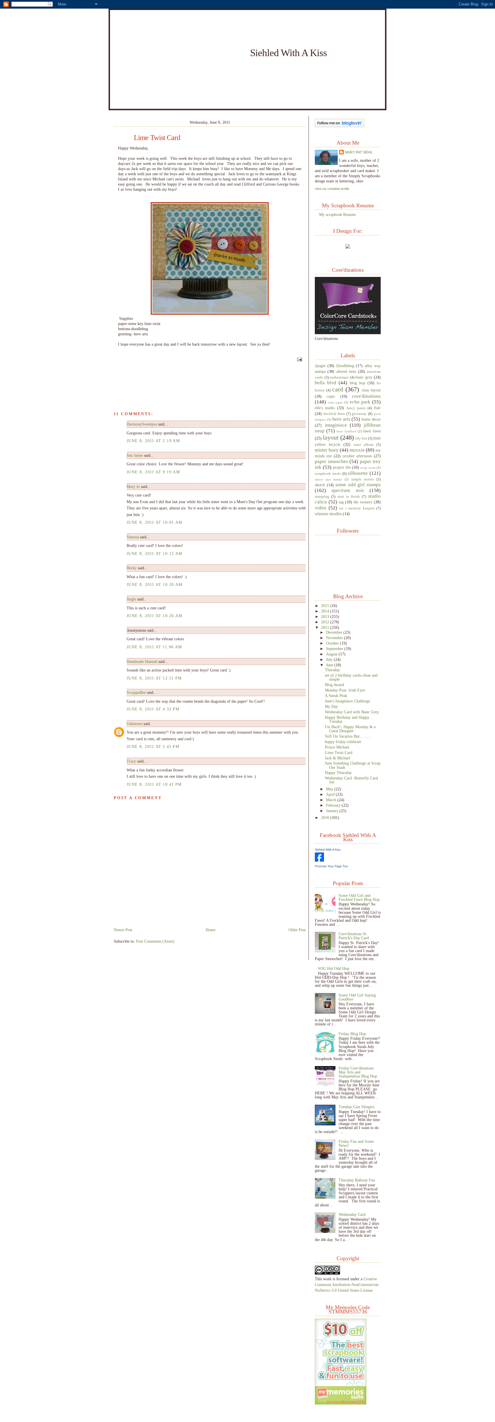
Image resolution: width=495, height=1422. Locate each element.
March (331, 799)
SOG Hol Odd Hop (333, 968)
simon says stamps (328, 479)
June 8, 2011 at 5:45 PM (153, 746)
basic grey (363, 377)
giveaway (359, 414)
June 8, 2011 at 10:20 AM (154, 584)
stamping (322, 497)
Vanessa (133, 537)
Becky (132, 568)
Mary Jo (134, 486)
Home (210, 929)
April (331, 794)
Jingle (131, 599)
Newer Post (123, 929)
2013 (325, 616)
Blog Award (334, 684)
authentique (339, 377)
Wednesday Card (352, 1214)
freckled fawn (334, 414)
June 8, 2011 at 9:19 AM (153, 472)
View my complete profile (332, 188)
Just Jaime (135, 455)
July (330, 659)
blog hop (357, 383)
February (334, 805)
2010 (325, 817)
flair (377, 407)
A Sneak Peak (336, 695)
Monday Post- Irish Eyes (345, 690)
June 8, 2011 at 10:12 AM (154, 553)
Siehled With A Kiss (288, 52)
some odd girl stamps (358, 484)
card (337, 389)
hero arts (341, 419)
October (333, 643)
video (320, 508)
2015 (325, 605)
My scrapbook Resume (337, 214)
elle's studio (325, 407)
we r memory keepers (357, 508)
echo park (360, 402)
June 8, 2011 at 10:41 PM (154, 784)
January (332, 810)
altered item (346, 371)
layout (331, 437)
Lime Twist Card (157, 137)
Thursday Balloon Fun (357, 1180)
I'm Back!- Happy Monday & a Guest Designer (350, 728)
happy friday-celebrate (343, 741)
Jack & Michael (337, 758)
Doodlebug (345, 365)
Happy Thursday (338, 772)
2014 (325, 611)
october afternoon (357, 456)
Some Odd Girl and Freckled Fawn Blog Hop (359, 897)
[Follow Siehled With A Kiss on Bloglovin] (339, 125)
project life (342, 467)
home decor (371, 419)
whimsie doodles (328, 513)
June (330, 665)
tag (341, 502)
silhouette (358, 473)
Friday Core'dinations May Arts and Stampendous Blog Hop (358, 1072)
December (334, 632)
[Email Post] (299, 359)
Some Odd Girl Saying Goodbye (357, 997)
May (330, 789)
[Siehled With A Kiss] (319, 860)
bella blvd (325, 382)
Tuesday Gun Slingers (356, 1106)
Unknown (134, 723)
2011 (325, 627)
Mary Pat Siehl (359, 152)
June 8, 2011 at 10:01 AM (154, 522)
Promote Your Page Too (331, 866)
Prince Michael (337, 747)
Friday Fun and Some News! (356, 1143)
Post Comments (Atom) (155, 941)
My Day (331, 706)
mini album (364, 445)
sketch (320, 484)
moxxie (357, 450)
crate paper (335, 402)
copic (331, 396)
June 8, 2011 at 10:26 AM (154, 615)
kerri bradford (346, 431)
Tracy (131, 761)
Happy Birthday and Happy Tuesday (347, 719)
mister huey (327, 450)
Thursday (332, 669)
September (335, 648)
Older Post (297, 929)
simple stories (362, 479)
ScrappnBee (136, 692)
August (332, 654)
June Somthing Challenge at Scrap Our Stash (352, 765)
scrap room (368, 467)
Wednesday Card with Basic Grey (352, 712)
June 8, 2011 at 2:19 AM (153, 440)
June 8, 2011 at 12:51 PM (154, 678)
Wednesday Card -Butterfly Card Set (351, 780)
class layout (371, 390)
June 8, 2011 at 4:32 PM (153, 709)
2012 (325, 622)
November (335, 637)
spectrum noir (347, 490)
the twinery (362, 502)
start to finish (348, 497)
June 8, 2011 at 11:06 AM (154, 647)
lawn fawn (372, 431)
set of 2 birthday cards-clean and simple (351, 677)
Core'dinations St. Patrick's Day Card (354, 935)
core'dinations (366, 396)
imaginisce (336, 425)
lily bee (361, 438)
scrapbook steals (328, 474)
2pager (320, 365)
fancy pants (356, 408)
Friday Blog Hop (352, 1033)
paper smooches (331, 461)
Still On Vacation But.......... (348, 736)
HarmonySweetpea (142, 424)
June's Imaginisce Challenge (347, 701)
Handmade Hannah (142, 661)
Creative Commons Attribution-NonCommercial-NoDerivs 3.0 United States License (347, 1285)
